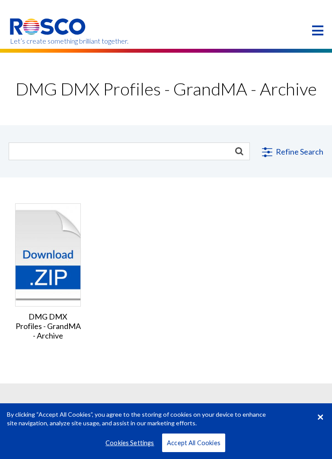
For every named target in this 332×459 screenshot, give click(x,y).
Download (48, 248)
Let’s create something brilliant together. (48, 41)
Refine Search (299, 151)
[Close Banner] (320, 417)
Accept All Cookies (193, 442)
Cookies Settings (129, 442)
